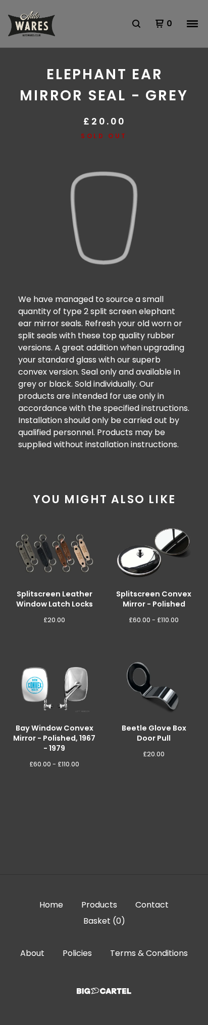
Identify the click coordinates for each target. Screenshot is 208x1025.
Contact (152, 905)
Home (51, 905)
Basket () (104, 921)
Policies (77, 953)
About (32, 953)
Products (99, 905)
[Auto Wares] (31, 23)
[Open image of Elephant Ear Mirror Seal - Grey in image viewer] (104, 218)
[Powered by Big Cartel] (104, 991)
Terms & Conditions (149, 953)
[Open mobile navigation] (192, 23)
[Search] (136, 24)
